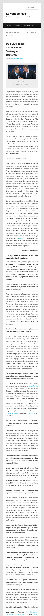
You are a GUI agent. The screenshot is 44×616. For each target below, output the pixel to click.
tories (21, 238)
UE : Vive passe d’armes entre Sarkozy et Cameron (15, 49)
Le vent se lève (16, 14)
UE (26, 612)
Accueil (8, 25)
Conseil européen (12, 413)
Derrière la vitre (29, 25)
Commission (31, 413)
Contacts (17, 25)
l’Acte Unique (33, 386)
